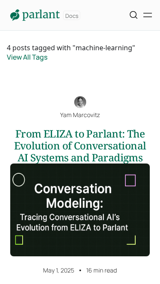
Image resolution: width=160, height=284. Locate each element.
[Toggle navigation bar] (147, 15)
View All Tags (27, 57)
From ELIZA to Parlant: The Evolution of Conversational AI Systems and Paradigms (80, 145)
